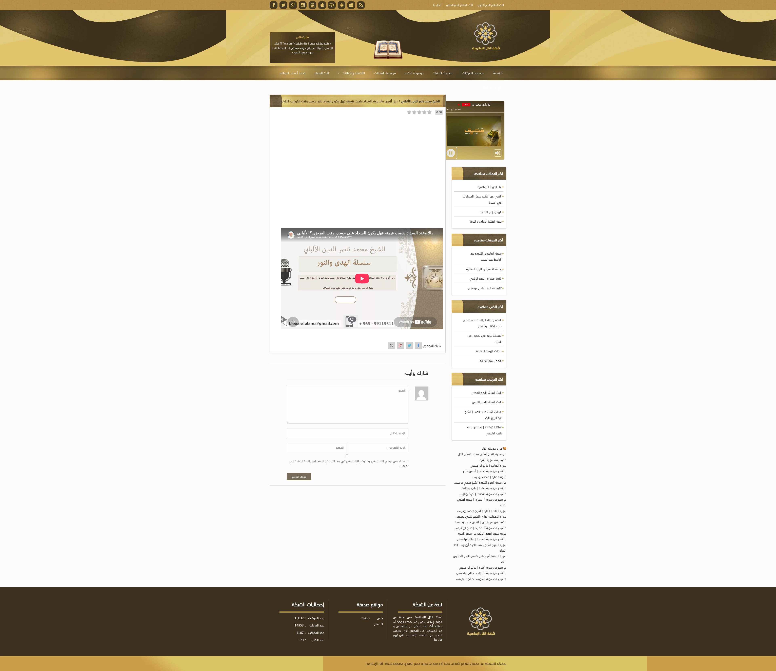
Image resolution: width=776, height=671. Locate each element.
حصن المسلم (378, 621)
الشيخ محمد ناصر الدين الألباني (420, 101)
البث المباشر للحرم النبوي (487, 402)
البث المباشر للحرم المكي (486, 392)
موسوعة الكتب (414, 73)
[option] (302, 45)
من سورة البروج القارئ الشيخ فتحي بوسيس (480, 482)
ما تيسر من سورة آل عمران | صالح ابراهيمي (480, 528)
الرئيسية (497, 73)
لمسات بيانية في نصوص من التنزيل (485, 338)
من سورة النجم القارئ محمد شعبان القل (482, 454)
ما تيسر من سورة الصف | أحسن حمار (484, 471)
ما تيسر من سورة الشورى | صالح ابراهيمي (481, 579)
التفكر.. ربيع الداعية (491, 360)
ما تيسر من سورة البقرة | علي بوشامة (484, 488)
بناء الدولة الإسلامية (490, 187)
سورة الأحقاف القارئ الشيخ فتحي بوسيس (480, 516)
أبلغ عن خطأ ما (493, 87)
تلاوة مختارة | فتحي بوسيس (485, 288)
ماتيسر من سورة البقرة (493, 460)
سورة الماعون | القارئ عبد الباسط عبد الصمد (486, 256)
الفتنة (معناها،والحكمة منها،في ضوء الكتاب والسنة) (482, 323)
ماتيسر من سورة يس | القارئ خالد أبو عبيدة (480, 522)
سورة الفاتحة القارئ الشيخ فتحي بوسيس (481, 511)
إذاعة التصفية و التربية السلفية (484, 269)
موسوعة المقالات (385, 73)
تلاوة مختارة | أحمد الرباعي (485, 278)
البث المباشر (322, 73)
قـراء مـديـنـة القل (492, 448)
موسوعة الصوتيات (473, 73)
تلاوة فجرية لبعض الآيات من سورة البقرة (482, 533)
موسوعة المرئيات (443, 73)
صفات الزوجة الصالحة (489, 351)
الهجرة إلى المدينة (491, 212)
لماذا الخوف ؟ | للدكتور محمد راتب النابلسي (484, 430)
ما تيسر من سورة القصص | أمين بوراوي (483, 494)
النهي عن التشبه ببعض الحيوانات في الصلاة (482, 199)
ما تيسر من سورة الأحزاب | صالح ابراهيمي (481, 573)
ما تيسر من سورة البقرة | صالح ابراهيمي (482, 567)
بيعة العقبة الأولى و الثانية (485, 221)
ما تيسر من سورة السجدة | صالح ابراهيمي (481, 539)
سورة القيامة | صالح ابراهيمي (488, 465)
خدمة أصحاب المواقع (293, 73)
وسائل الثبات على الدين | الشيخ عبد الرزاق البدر (483, 414)
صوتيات (365, 618)
